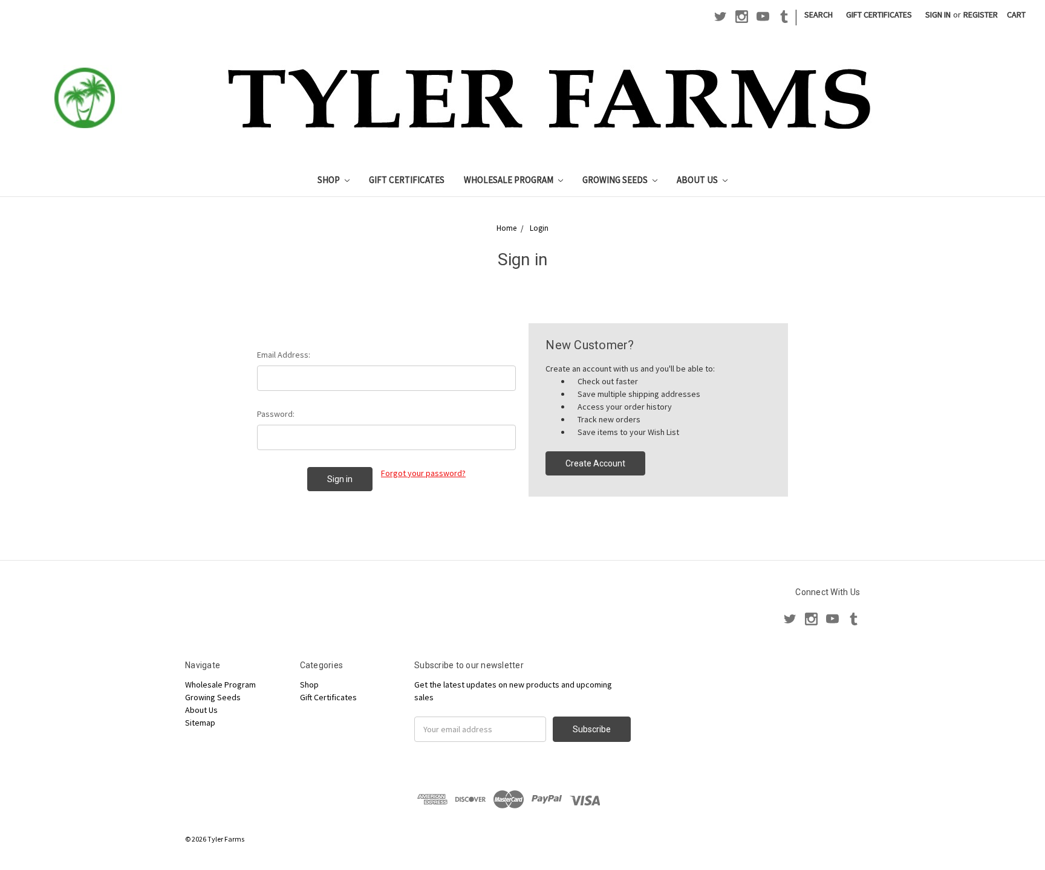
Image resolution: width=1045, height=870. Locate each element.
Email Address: (283, 354)
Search (818, 14)
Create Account (595, 463)
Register (980, 14)
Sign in (938, 14)
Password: (276, 413)
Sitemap (200, 722)
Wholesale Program (509, 179)
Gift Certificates (879, 14)
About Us (698, 179)
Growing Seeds (615, 179)
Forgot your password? (423, 473)
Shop (329, 179)
